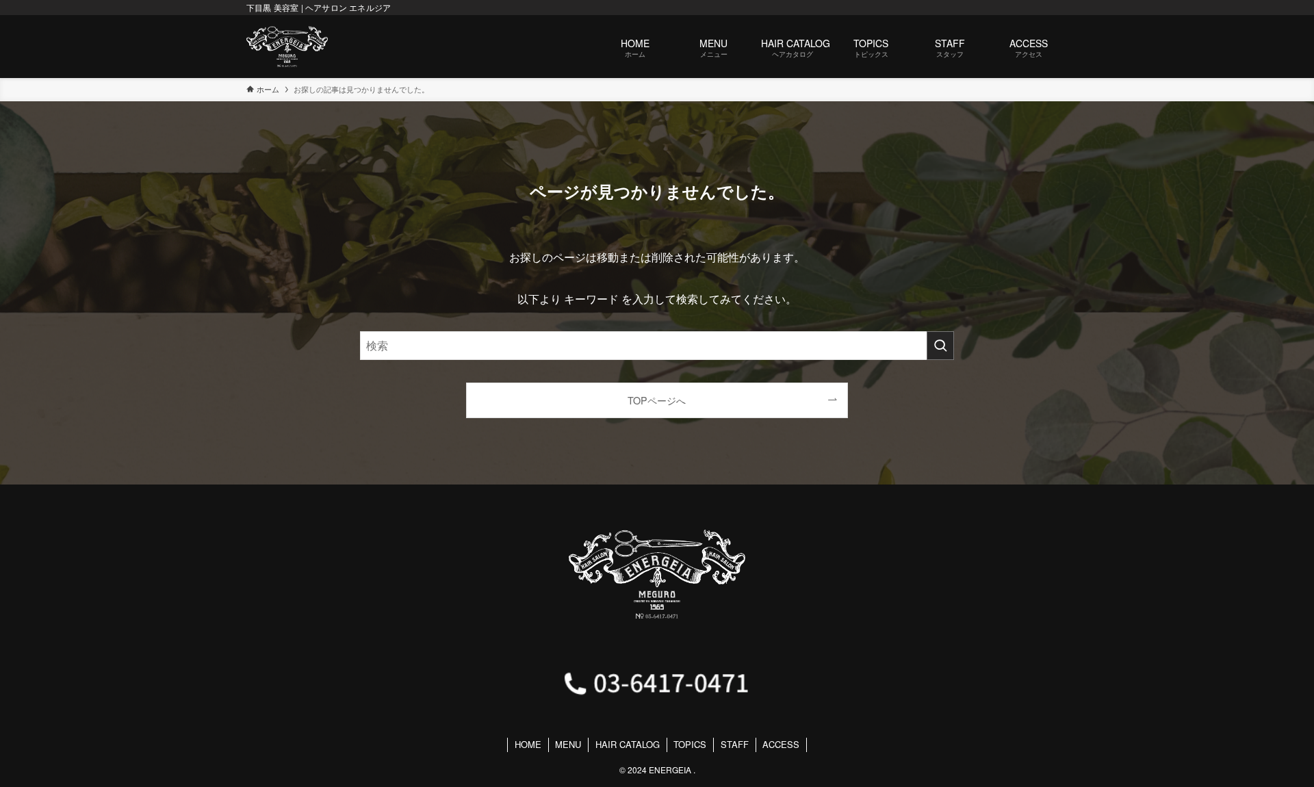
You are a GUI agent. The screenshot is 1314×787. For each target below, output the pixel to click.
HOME (528, 744)
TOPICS (689, 744)
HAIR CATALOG (627, 744)
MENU (568, 744)
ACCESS (780, 744)
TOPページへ (657, 400)
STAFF (735, 744)
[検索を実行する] (940, 345)
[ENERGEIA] (287, 46)
